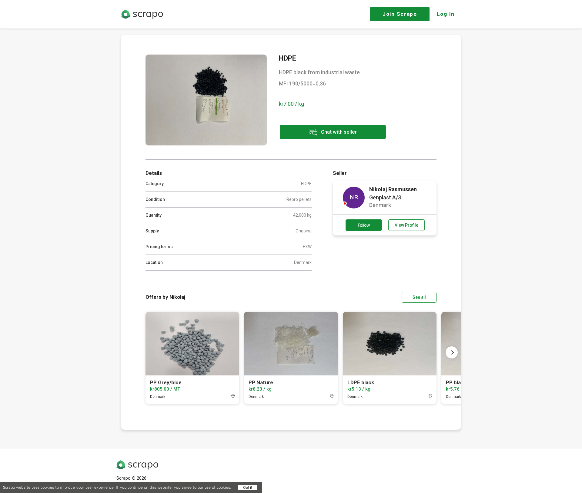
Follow (364, 225)
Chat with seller (338, 131)
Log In (446, 14)
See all (419, 297)
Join (400, 14)
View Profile (406, 225)
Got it (247, 487)
